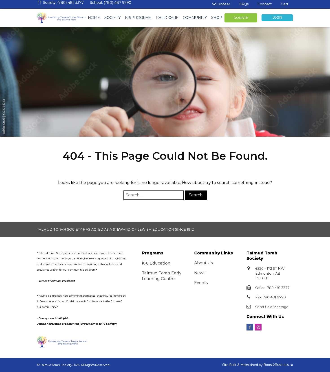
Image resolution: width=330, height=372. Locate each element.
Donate (240, 18)
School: (110, 2)
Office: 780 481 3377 (272, 288)
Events (201, 282)
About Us (203, 262)
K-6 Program (138, 17)
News (199, 272)
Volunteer (221, 4)
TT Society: (60, 2)
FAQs (244, 4)
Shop (216, 17)
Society (112, 17)
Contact (264, 4)
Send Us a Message (271, 307)
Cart (284, 4)
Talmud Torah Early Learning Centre (161, 276)
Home (94, 17)
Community (195, 17)
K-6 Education (156, 263)
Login (277, 17)
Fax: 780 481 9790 (270, 297)
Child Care (167, 17)
